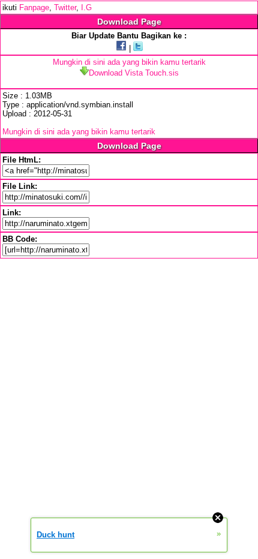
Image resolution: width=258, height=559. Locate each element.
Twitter (65, 7)
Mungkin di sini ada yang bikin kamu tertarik (129, 62)
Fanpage (34, 7)
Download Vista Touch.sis (134, 72)
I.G (86, 7)
